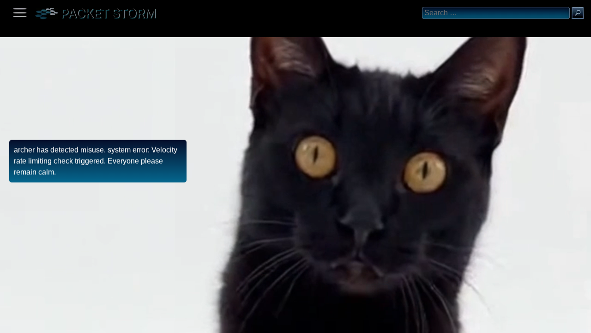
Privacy (84, 322)
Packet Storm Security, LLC (110, 329)
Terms (30, 322)
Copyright (56, 322)
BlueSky (109, 322)
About (9, 322)
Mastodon (145, 322)
